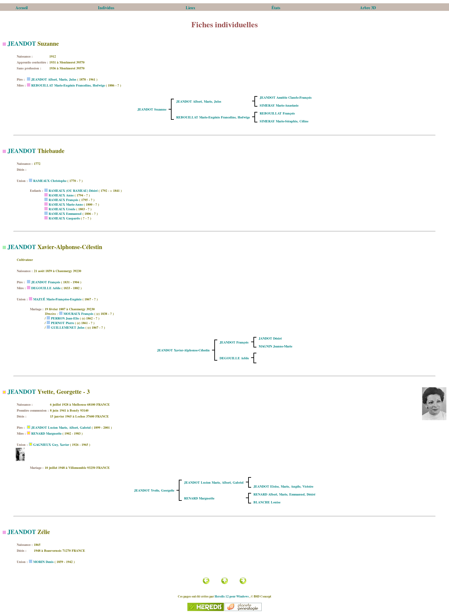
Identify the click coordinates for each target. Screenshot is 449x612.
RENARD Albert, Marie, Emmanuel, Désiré (284, 494)
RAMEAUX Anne (61, 195)
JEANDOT (22, 43)
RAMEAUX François (63, 199)
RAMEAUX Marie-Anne (66, 204)
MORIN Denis (43, 561)
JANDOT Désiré (270, 338)
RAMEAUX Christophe (49, 180)
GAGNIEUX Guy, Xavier (51, 444)
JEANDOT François (45, 282)
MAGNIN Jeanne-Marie (275, 346)
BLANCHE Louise (266, 502)
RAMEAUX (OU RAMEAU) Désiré (73, 190)
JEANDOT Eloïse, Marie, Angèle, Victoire (283, 486)
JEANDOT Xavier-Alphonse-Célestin (183, 350)
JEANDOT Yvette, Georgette (154, 490)
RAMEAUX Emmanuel (65, 213)
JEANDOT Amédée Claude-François (286, 97)
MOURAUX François (78, 313)
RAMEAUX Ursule (62, 209)
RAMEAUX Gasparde (64, 218)
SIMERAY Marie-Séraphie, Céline (284, 121)
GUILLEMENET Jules (67, 327)
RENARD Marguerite (46, 433)
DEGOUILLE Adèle (45, 288)
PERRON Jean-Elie (65, 318)
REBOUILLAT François (277, 113)
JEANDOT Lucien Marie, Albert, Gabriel (61, 427)
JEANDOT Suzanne (151, 109)
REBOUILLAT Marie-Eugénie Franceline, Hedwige (68, 85)
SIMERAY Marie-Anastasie (279, 105)
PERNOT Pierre (62, 322)
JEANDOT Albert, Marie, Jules (53, 79)
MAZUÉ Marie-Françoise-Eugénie (57, 299)
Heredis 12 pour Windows (232, 596)
